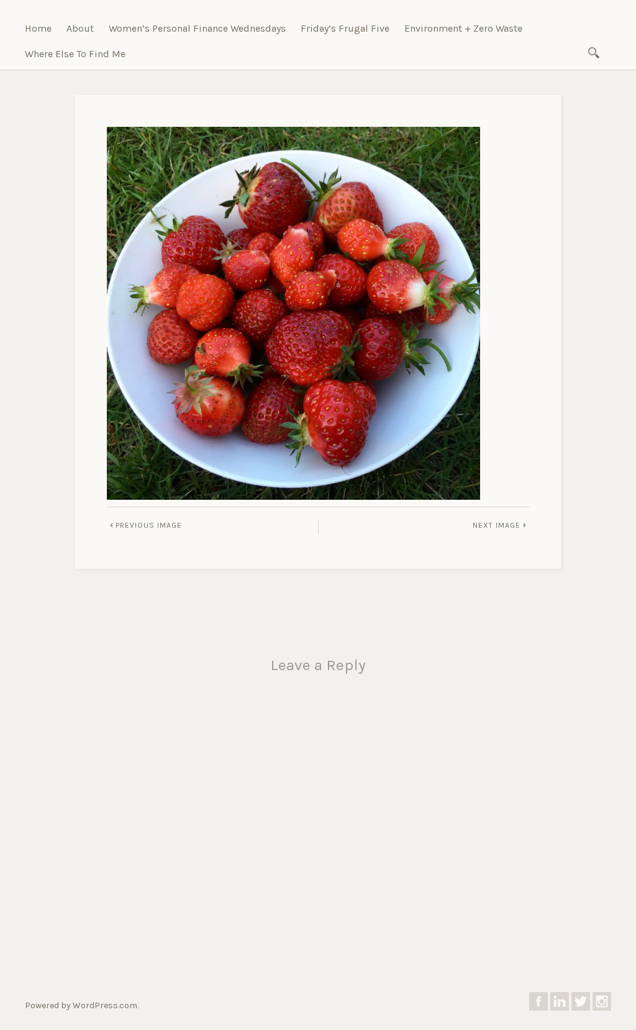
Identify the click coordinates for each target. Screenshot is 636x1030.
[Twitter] (580, 1004)
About (80, 28)
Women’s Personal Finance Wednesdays (197, 28)
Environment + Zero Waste (463, 28)
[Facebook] (538, 1004)
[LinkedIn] (559, 1004)
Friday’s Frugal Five (345, 28)
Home (38, 28)
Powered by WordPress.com (81, 1005)
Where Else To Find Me (75, 54)
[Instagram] (602, 1004)
